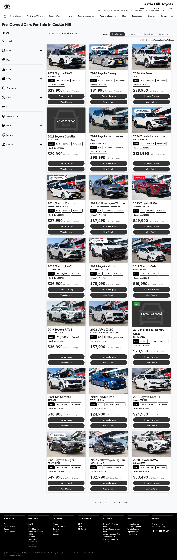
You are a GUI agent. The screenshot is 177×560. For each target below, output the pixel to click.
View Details (66, 102)
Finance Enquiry (66, 96)
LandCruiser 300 (34, 546)
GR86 (80, 526)
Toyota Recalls (133, 529)
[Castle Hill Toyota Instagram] (157, 531)
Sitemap (53, 553)
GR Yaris (81, 524)
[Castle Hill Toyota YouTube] (161, 531)
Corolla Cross (33, 541)
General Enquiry (158, 526)
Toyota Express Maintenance (133, 532)
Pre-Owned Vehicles (35, 16)
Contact (164, 16)
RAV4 (30, 524)
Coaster (56, 534)
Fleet (124, 16)
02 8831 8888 (139, 10)
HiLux (55, 524)
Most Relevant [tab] (117, 34)
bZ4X (30, 526)
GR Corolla (82, 529)
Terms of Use (71, 553)
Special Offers (55, 16)
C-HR (30, 534)
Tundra (56, 529)
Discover (151, 16)
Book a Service (133, 524)
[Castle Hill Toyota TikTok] (168, 531)
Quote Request (109, 536)
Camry (6, 529)
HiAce (55, 531)
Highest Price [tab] (148, 34)
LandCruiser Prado (35, 531)
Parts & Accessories (86, 16)
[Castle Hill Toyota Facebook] (154, 531)
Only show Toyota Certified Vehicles (159, 40)
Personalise (137, 16)
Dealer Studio (17, 555)
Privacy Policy (61, 553)
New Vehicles (15, 16)
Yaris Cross (32, 539)
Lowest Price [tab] (163, 34)
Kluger (31, 544)
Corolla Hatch (9, 526)
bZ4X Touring (33, 529)
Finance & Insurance (108, 16)
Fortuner (31, 536)
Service (69, 16)
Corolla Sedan (9, 531)
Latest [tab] (133, 34)
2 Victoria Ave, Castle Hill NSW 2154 (115, 10)
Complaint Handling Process (87, 553)
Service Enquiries (134, 526)
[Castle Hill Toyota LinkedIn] (164, 531)
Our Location (157, 524)
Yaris (5, 524)
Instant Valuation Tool (111, 534)
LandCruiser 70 (59, 526)
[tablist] (140, 34)
